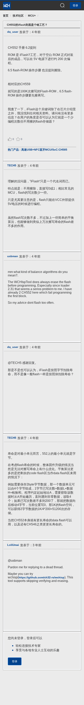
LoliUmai (13, 545)
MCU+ (32, 15)
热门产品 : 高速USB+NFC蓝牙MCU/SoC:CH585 (37, 149)
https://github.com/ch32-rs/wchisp (41, 577)
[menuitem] (7, 4)
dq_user (12, 31)
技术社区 (18, 15)
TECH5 (11, 165)
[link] (5, 15)
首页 (5, 15)
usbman (12, 256)
